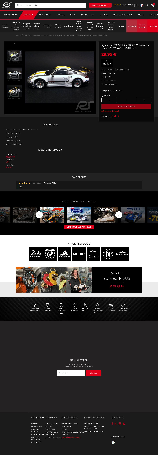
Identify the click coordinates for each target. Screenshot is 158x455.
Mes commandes (52, 423)
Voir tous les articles (79, 227)
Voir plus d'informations (112, 90)
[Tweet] (115, 116)
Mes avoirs (49, 426)
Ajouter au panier (126, 106)
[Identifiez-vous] (146, 5)
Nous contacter (99, 5)
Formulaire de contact (71, 437)
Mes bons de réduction (53, 437)
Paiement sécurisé (37, 434)
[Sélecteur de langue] (141, 5)
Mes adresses (50, 429)
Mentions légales (37, 426)
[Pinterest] (118, 116)
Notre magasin (36, 442)
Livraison (34, 423)
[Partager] (111, 116)
